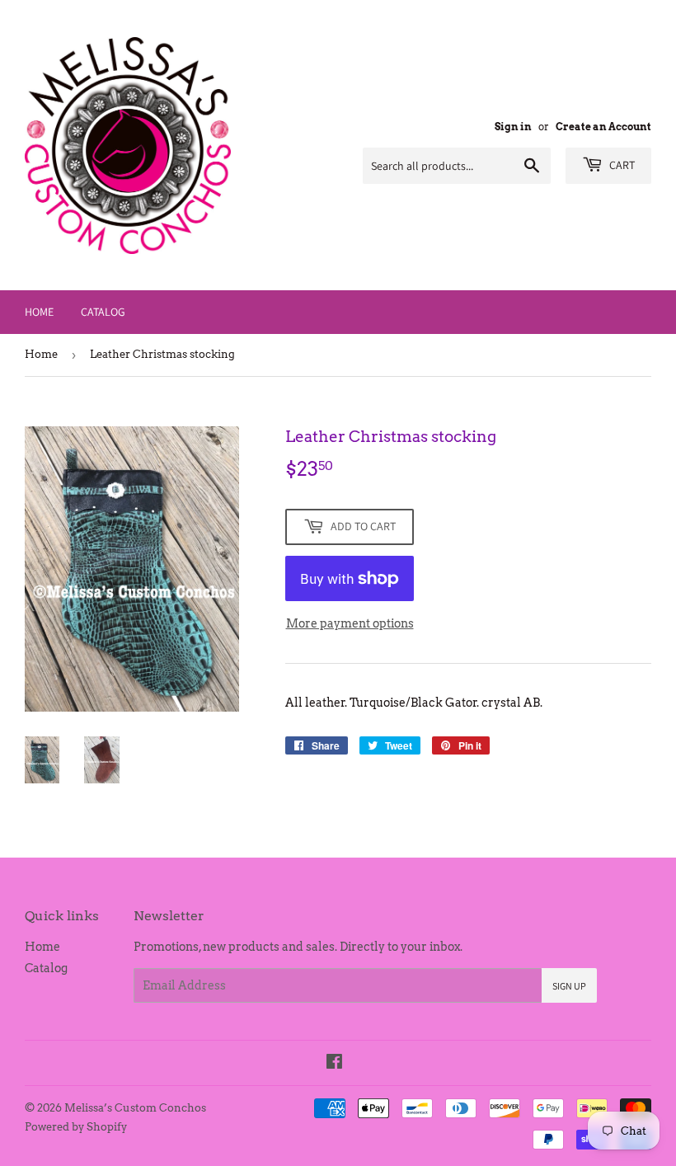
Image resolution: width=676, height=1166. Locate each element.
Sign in (513, 127)
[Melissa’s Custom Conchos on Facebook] (334, 1063)
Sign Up (569, 986)
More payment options (350, 623)
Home (39, 311)
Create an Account (603, 127)
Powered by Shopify (76, 1127)
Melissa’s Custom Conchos (135, 1108)
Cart (621, 165)
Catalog (103, 311)
